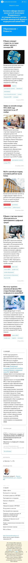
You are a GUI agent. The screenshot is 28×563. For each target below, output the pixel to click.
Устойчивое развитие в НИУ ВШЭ (11, 495)
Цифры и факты (7, 490)
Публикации (7, 428)
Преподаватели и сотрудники (10, 498)
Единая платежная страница (10, 527)
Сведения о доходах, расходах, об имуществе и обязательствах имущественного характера (12, 515)
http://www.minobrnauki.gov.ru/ (11, 535)
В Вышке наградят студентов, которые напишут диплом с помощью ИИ (11, 44)
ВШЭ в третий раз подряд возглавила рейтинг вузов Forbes (13, 173)
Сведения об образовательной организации (11, 519)
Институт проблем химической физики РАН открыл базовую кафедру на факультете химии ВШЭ (13, 290)
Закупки (5, 503)
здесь (10, 550)
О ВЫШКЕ (6, 488)
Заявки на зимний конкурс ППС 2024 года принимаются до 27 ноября (13, 109)
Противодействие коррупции (10, 511)
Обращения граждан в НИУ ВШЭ (11, 506)
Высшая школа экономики (10, 1)
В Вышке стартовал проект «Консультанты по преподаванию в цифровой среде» (13, 219)
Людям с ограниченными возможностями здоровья (13, 523)
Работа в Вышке (7, 529)
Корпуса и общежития (8, 500)
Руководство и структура (9, 493)
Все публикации (7, 451)
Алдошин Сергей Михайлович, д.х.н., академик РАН (12, 477)
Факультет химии (14, 5)
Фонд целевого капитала (9, 508)
